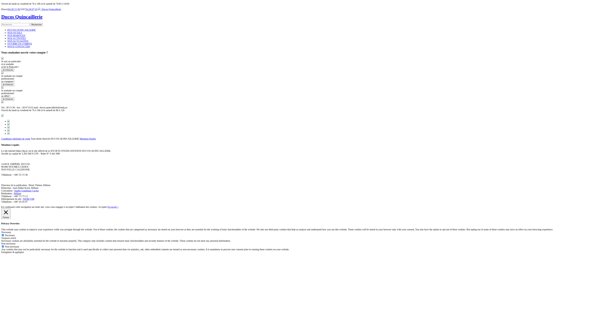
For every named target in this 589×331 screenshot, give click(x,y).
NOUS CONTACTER (18, 46)
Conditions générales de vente (15, 138)
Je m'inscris (7, 70)
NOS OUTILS (14, 32)
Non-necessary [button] (8, 243)
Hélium (17, 193)
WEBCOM (28, 199)
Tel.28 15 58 (14, 9)
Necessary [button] (6, 232)
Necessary (10, 235)
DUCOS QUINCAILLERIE (21, 30)
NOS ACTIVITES (16, 38)
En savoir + (113, 207)
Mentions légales (88, 138)
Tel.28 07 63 (31, 9)
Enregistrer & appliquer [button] (12, 252)
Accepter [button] (102, 207)
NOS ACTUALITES (17, 41)
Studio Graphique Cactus (26, 190)
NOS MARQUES (16, 35)
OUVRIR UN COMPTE (19, 43)
